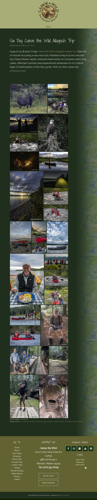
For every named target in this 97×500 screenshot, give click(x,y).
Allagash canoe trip (65, 51)
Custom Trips (16, 465)
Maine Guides (59, 421)
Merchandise (48, 483)
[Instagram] (74, 448)
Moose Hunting (17, 471)
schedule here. (18, 70)
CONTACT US (48, 442)
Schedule (17, 456)
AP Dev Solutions (63, 495)
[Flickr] (79, 448)
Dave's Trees (80, 460)
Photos (17, 476)
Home (16, 448)
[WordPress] (91, 448)
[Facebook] (68, 448)
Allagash (25, 421)
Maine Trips (17, 459)
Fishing (17, 468)
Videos (17, 479)
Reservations (17, 473)
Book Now (48, 476)
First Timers (17, 453)
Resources (80, 462)
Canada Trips (16, 462)
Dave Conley (48, 421)
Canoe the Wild (48, 12)
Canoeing (24, 419)
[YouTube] (85, 448)
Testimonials (80, 465)
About (17, 450)
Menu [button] (48, 27)
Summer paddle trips (73, 421)
